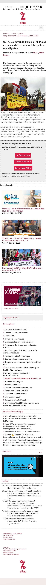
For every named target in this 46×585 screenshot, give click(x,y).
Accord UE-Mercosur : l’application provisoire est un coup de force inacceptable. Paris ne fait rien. (19, 426)
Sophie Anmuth (29, 521)
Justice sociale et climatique (17, 356)
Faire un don (8, 9)
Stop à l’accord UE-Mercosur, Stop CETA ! (21, 36)
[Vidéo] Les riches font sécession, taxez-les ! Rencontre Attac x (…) (21, 239)
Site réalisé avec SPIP (9, 551)
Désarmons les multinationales (18, 388)
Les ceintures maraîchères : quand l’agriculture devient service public (22, 513)
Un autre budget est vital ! (16, 330)
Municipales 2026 (12, 397)
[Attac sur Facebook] (30, 7)
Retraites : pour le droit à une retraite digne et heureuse (20, 352)
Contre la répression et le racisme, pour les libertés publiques (21, 369)
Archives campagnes (14, 382)
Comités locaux (7, 537)
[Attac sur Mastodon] (37, 7)
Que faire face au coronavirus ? (18, 359)
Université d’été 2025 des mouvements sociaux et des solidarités (21, 404)
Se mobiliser (18, 33)
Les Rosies (9, 336)
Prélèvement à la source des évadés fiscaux (19, 346)
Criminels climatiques (14, 339)
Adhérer (19, 9)
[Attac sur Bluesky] (27, 7)
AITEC (35, 53)
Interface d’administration (11, 554)
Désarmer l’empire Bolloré (16, 333)
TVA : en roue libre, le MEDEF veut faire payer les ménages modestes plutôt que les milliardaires (24, 493)
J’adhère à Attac (11, 309)
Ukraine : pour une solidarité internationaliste (16, 374)
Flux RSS (6, 547)
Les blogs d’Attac (8, 535)
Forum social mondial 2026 (16, 391)
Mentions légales (8, 552)
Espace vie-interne (33, 9)
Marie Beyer (13, 516)
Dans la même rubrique (12, 412)
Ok (22, 7)
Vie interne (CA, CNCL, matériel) (12, 533)
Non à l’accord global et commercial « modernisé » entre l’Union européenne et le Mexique (22, 418)
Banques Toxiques (13, 385)
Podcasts (6, 452)
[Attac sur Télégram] (41, 7)
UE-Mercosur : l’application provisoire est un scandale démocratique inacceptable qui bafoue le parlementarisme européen (22, 442)
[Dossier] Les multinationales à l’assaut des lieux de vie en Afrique (23, 210)
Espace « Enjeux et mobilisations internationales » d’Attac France (24, 505)
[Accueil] (23, 18)
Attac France (32, 496)
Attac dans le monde (9, 539)
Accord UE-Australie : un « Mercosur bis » (23, 432)
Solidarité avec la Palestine (17, 400)
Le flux (5, 481)
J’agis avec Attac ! (10, 318)
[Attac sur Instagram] (34, 7)
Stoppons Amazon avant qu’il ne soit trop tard (22, 363)
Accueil (6, 33)
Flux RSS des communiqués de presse (14, 549)
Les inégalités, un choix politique (19, 342)
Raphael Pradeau (20, 488)
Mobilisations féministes (16, 394)
